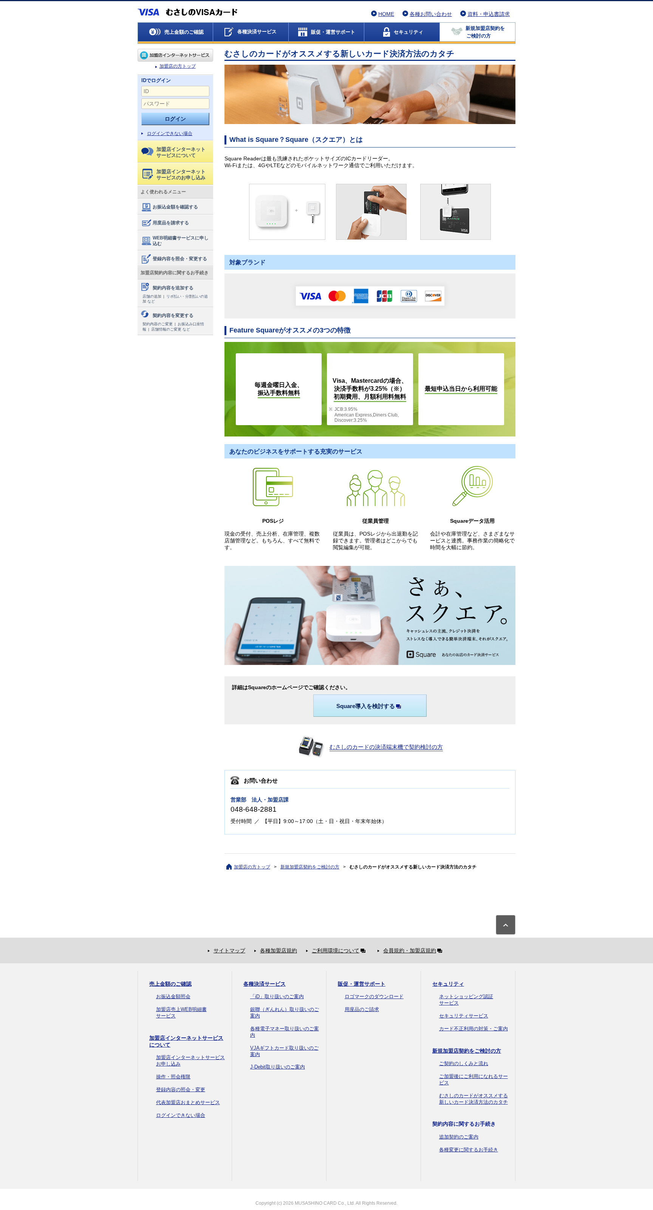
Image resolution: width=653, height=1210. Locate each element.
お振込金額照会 (173, 996)
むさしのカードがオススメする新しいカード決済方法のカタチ (473, 1099)
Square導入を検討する (365, 706)
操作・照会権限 (173, 1077)
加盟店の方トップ (175, 55)
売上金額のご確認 (170, 984)
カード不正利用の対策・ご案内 (473, 1028)
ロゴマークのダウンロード (374, 996)
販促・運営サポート (361, 984)
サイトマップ (229, 950)
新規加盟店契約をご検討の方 (309, 867)
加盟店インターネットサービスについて (181, 152)
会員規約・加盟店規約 (409, 950)
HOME (386, 14)
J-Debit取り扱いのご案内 (277, 1067)
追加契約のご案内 (458, 1137)
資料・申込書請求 (488, 14)
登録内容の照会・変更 (180, 1089)
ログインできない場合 (169, 133)
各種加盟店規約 (278, 950)
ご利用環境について (335, 950)
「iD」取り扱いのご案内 (277, 996)
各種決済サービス (264, 984)
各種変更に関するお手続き (468, 1150)
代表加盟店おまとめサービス (188, 1102)
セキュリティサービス (463, 1016)
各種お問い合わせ (431, 14)
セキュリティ (448, 984)
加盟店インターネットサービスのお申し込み (181, 174)
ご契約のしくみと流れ (463, 1063)
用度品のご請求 (362, 1009)
